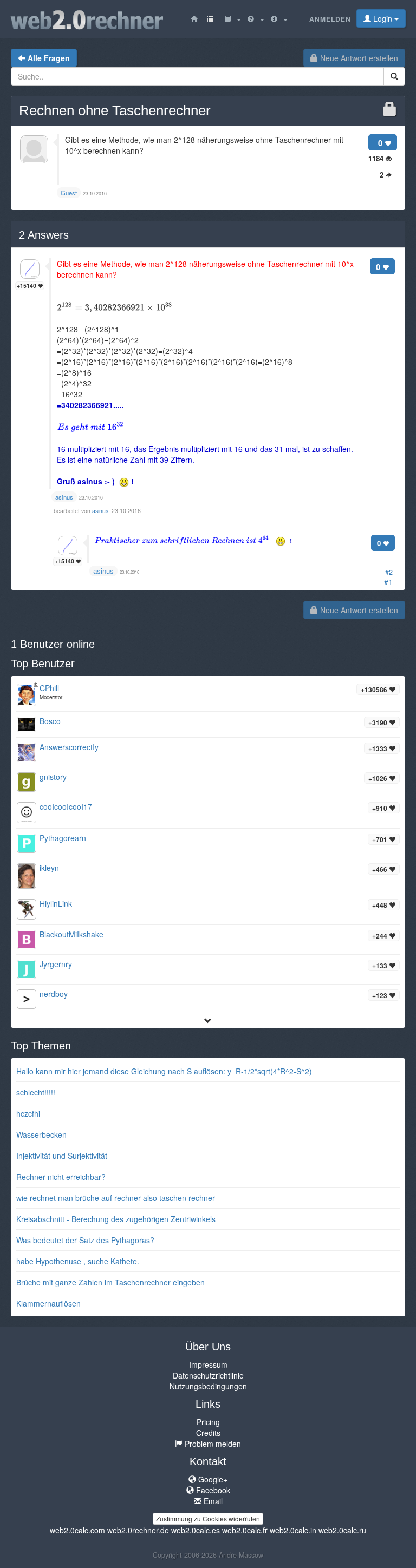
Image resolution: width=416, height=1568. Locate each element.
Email (212, 1500)
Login (382, 18)
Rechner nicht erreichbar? (61, 1176)
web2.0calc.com (77, 1530)
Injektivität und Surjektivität (61, 1155)
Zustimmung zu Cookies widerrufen (208, 1518)
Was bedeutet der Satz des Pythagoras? (85, 1240)
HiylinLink (56, 903)
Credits (208, 1432)
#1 (388, 581)
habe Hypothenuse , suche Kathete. (77, 1261)
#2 (389, 572)
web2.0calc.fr (245, 1530)
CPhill (49, 688)
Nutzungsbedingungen (208, 1386)
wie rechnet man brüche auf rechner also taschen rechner (115, 1197)
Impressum (208, 1364)
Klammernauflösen (48, 1303)
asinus (101, 511)
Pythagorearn (63, 837)
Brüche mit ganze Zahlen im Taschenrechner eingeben (110, 1282)
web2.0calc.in (293, 1530)
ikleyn (49, 867)
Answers (44, 235)
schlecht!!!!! (35, 1092)
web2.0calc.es (195, 1530)
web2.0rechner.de (138, 1530)
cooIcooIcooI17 (66, 806)
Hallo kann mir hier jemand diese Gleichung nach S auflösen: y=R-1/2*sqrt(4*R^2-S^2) (164, 1071)
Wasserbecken (41, 1134)
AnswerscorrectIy (69, 747)
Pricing (208, 1421)
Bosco (50, 721)
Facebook (212, 1490)
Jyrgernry (56, 964)
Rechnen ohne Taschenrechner (115, 110)
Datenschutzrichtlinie (208, 1375)
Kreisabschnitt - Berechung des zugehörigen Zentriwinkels (116, 1218)
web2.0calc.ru (342, 1530)
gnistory (53, 776)
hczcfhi (28, 1113)
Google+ (211, 1479)
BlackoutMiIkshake (71, 934)
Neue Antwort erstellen (358, 58)
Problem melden (212, 1443)
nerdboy (54, 993)
